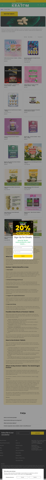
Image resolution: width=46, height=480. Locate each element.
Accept (22, 477)
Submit (23, 256)
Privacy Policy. (29, 474)
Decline (35, 477)
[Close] (32, 222)
